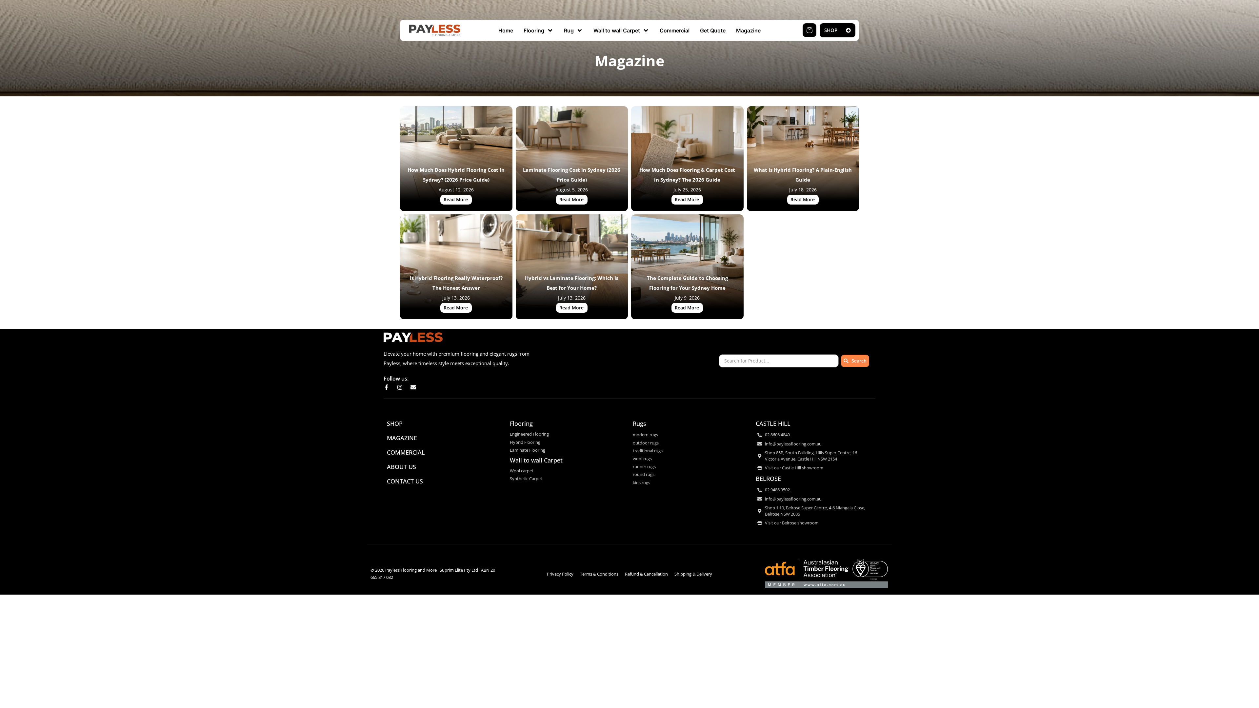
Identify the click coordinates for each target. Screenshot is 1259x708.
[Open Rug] (579, 30)
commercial (406, 452)
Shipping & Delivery (693, 574)
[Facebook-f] (386, 387)
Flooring (521, 423)
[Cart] (809, 30)
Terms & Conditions (599, 574)
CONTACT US (405, 481)
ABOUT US (401, 467)
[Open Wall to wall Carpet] (646, 30)
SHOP (395, 423)
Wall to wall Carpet (536, 460)
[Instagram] (400, 387)
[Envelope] (413, 387)
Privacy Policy (560, 574)
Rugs (639, 423)
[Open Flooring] (550, 30)
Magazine (402, 438)
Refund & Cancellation (646, 574)
